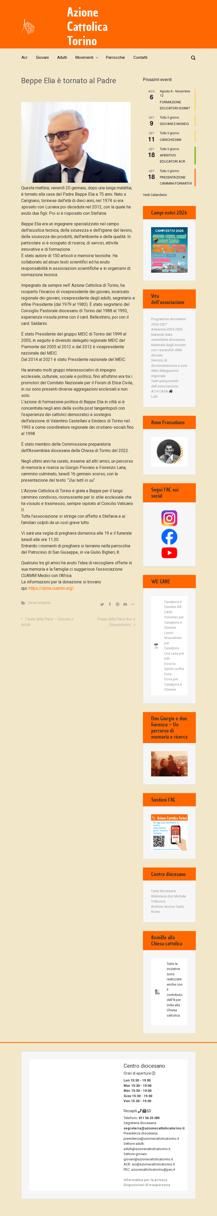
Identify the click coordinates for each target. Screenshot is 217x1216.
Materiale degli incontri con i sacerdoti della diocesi (168, 350)
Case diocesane (163, 891)
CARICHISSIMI (170, 140)
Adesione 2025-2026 (167, 329)
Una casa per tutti (174, 656)
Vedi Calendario (155, 195)
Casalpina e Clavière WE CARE (173, 607)
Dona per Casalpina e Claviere (173, 684)
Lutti (154, 397)
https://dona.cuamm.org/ (51, 588)
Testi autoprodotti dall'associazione (164, 383)
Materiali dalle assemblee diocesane (168, 337)
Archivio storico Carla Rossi (167, 909)
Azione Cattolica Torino (87, 26)
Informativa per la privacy (145, 1180)
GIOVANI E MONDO (174, 124)
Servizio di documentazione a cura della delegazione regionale (169, 368)
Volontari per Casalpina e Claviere (174, 622)
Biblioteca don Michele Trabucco (168, 899)
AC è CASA (159, 391)
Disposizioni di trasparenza (147, 1185)
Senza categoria (39, 603)
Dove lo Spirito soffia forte (174, 669)
